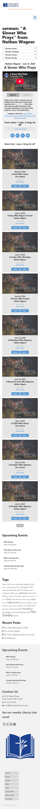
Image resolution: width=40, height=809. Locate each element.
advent (14, 584)
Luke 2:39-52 (20, 429)
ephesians (23, 592)
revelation (27, 608)
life (3, 603)
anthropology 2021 (13, 587)
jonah (28, 599)
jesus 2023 (15, 599)
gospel (20, 596)
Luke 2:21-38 (20, 387)
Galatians (11, 596)
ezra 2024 (32, 593)
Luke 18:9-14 (19, 104)
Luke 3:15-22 (20, 512)
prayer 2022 (31, 606)
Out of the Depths (12, 631)
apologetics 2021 (26, 587)
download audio (20, 118)
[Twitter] (7, 724)
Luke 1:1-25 (20, 179)
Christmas (24, 590)
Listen (28, 95)
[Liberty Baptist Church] (20, 5)
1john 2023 (6, 584)
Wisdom (16, 616)
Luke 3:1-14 (20, 470)
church (31, 590)
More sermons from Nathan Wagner (18, 116)
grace (24, 596)
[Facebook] (4, 724)
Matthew (17, 602)
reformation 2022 (15, 609)
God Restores (10, 638)
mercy (24, 603)
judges (33, 599)
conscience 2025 (8, 593)
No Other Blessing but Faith (16, 627)
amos (4, 587)
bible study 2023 (14, 590)
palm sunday (12, 606)
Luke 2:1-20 (20, 345)
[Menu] (35, 17)
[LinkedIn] (14, 724)
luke (9, 602)
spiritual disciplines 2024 (21, 612)
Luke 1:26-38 (20, 221)
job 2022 (23, 599)
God (16, 596)
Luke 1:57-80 (20, 304)
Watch (14, 95)
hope (28, 596)
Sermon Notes (21, 129)
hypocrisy (32, 596)
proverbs (5, 609)
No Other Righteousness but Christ (19, 634)
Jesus (8, 599)
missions (29, 603)
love (6, 603)
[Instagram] (11, 724)
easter (16, 593)
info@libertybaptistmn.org (16, 705)
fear (7, 596)
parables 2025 (21, 606)
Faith (4, 596)
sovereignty (6, 612)
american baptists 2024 (25, 584)
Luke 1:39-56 (20, 262)
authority (5, 590)
